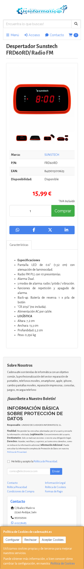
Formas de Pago (54, 491)
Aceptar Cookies (53, 539)
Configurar (12, 539)
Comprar (63, 210)
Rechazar (30, 539)
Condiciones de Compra (20, 491)
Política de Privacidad (17, 452)
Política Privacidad (17, 487)
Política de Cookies (63, 563)
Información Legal (55, 483)
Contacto (56, 35)
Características (19, 244)
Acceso (34, 35)
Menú (14, 35)
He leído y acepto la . (34, 461)
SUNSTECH (51, 154)
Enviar (56, 471)
